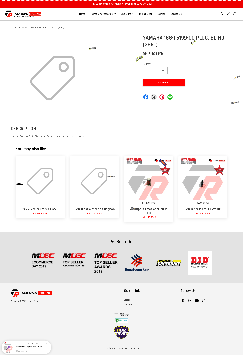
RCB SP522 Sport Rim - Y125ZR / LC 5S (30, 345)
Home (82, 14)
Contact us (128, 304)
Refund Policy (136, 348)
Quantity (147, 64)
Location (128, 300)
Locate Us (176, 14)
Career (161, 14)
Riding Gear (145, 14)
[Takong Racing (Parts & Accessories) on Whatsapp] (204, 302)
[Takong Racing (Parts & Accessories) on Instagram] (190, 302)
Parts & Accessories (102, 14)
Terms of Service (108, 348)
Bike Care (126, 14)
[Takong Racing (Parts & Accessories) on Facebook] (183, 302)
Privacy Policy (123, 348)
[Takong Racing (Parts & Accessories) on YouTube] (197, 302)
